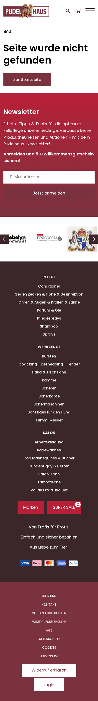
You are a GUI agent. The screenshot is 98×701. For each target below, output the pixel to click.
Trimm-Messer (49, 420)
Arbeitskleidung (49, 442)
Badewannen (49, 450)
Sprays (49, 334)
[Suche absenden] (68, 10)
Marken (30, 507)
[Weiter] (93, 239)
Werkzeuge (49, 347)
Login (49, 685)
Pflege (49, 277)
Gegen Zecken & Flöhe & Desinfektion (49, 294)
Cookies (49, 647)
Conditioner (49, 286)
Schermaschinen (49, 404)
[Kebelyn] (16, 239)
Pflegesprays (49, 318)
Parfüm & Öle (49, 310)
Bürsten (49, 356)
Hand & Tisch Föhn (49, 372)
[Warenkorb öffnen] (78, 10)
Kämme (49, 380)
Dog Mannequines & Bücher (49, 458)
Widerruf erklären (49, 670)
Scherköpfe (49, 396)
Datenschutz (49, 639)
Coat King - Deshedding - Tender (49, 364)
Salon (49, 433)
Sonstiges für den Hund (49, 412)
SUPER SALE (64, 507)
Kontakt (49, 604)
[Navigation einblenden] (90, 10)
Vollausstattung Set (49, 490)
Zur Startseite (27, 79)
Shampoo (49, 326)
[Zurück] (4, 239)
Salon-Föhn (49, 474)
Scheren (49, 388)
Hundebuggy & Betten (49, 466)
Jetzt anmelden (49, 193)
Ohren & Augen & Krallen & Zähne (49, 302)
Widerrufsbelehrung (49, 621)
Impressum (49, 656)
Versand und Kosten (49, 613)
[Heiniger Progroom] (49, 239)
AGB (49, 630)
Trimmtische (49, 482)
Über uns (49, 596)
